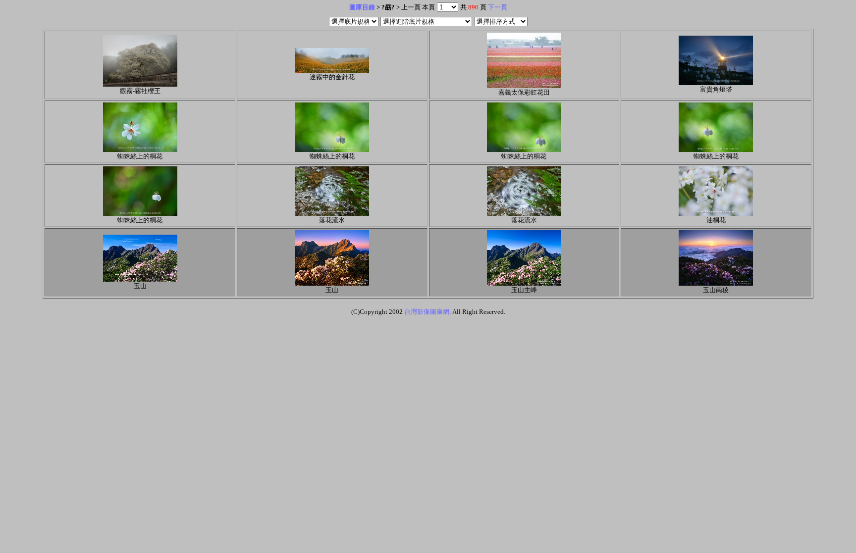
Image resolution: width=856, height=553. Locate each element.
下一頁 (497, 7)
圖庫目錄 (362, 7)
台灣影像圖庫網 (426, 311)
